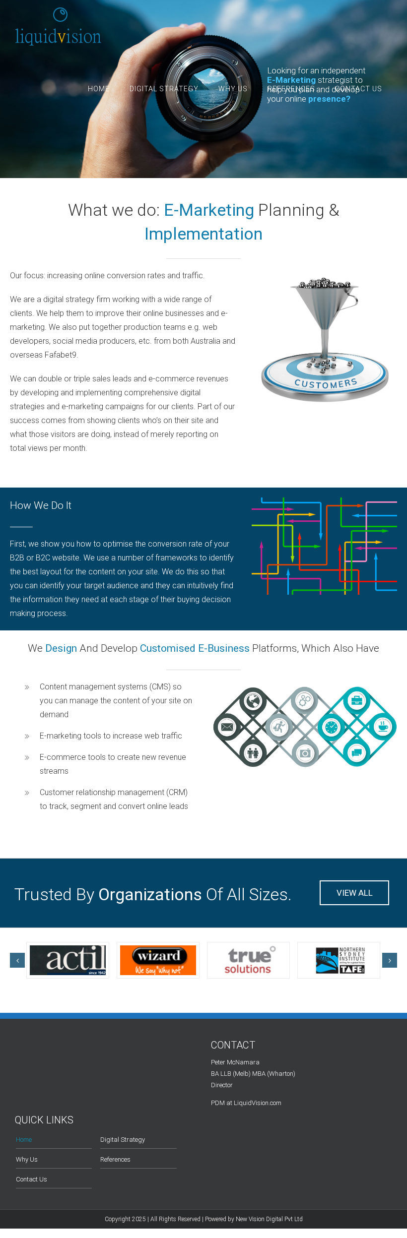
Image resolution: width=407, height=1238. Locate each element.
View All (355, 893)
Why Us (27, 1159)
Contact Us (31, 1179)
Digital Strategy (122, 1139)
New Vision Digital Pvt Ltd (269, 1219)
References (115, 1159)
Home (24, 1139)
